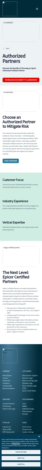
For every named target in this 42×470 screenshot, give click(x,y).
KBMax (24, 406)
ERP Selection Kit (8, 432)
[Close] (39, 436)
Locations (6, 383)
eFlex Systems (27, 411)
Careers (5, 378)
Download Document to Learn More (21, 80)
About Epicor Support (29, 375)
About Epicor (7, 375)
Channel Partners (9, 404)
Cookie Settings (28, 432)
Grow (24, 404)
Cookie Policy (16, 444)
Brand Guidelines (9, 388)
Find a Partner (10, 161)
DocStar (25, 414)
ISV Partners (7, 406)
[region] (21, 451)
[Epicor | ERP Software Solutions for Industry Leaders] (10, 9)
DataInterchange (28, 409)
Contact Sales (7, 386)
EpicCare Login (27, 378)
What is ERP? (7, 429)
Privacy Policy (27, 429)
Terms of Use (26, 427)
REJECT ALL (21, 458)
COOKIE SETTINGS (21, 452)
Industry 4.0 (7, 427)
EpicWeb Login (27, 383)
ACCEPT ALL (20, 464)
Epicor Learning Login (30, 381)
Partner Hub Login (9, 409)
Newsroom (6, 381)
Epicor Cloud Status (29, 391)
